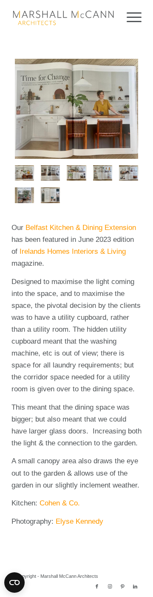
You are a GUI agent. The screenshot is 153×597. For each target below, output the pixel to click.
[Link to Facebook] (97, 586)
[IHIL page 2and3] (50, 195)
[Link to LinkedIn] (135, 586)
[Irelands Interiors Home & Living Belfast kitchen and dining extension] (50, 173)
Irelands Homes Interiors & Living (73, 251)
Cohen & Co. (60, 503)
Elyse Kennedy (79, 521)
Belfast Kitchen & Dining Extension (81, 228)
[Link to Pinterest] (122, 586)
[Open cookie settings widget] (14, 582)
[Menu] (130, 17)
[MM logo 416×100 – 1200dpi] (63, 17)
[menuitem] (130, 17)
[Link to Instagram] (109, 586)
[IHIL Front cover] (24, 195)
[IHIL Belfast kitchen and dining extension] (76, 108)
